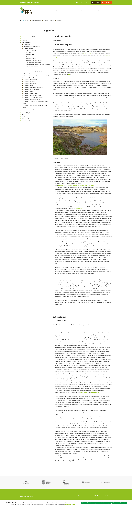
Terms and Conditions (95, 495)
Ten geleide (27, 44)
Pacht (23, 38)
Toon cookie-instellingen (103, 503)
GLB (23, 115)
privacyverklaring (70, 504)
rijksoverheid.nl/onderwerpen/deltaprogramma (81, 185)
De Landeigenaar (98, 11)
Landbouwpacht (30, 54)
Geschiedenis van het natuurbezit (32, 46)
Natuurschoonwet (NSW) (28, 36)
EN (77, 2)
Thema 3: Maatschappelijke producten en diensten (37, 76)
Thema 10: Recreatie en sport (31, 89)
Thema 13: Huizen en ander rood (32, 95)
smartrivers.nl (62, 185)
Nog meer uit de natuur (32, 66)
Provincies (80, 11)
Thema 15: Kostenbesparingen (32, 99)
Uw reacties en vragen (29, 109)
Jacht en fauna (26, 111)
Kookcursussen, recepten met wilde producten (38, 64)
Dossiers (88, 11)
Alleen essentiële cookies (119, 503)
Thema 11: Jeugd (28, 91)
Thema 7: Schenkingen (30, 83)
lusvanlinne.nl (87, 53)
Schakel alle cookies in (88, 503)
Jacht (27, 56)
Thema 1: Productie (49, 20)
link (69, 74)
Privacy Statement (106, 495)
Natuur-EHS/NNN (26, 113)
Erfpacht (24, 40)
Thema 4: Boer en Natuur (30, 78)
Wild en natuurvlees (31, 58)
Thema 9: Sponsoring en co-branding (33, 87)
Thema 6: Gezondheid (29, 81)
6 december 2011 (95, 392)
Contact (108, 11)
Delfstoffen (29, 52)
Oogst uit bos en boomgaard (33, 62)
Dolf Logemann (84, 392)
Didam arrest (25, 119)
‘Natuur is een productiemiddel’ (34, 72)
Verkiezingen (25, 117)
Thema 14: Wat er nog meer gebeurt (33, 97)
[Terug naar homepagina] (26, 11)
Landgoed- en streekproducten (34, 60)
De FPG (61, 11)
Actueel (55, 11)
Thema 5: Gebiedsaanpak (30, 79)
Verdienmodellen (36, 20)
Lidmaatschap (70, 11)
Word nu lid (108, 2)
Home (48, 11)
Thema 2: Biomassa (29, 74)
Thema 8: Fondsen (28, 85)
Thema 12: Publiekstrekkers (31, 93)
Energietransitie (26, 120)
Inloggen (96, 2)
